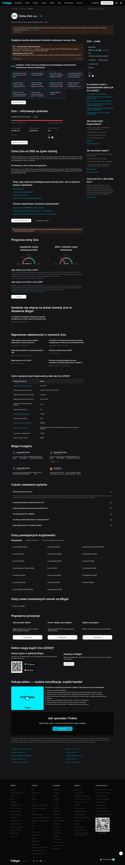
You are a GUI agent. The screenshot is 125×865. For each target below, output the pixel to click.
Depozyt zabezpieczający (39, 808)
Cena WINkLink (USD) (89, 575)
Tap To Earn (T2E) (93, 64)
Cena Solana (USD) (19, 582)
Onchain (34, 799)
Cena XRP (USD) (88, 582)
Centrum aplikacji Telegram (39, 847)
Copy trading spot (37, 814)
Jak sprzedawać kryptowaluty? (23, 192)
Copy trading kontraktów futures (41, 817)
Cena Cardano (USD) (54, 561)
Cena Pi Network (58, 833)
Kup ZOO (19, 296)
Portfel (33, 838)
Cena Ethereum (57, 817)
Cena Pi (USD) (52, 568)
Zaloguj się (95, 3)
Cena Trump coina (58, 842)
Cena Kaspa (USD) (53, 547)
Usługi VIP (77, 805)
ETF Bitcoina (56, 827)
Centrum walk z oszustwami (82, 799)
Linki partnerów (14, 820)
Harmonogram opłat (80, 830)
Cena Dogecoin (57, 845)
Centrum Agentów (37, 832)
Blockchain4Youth (15, 830)
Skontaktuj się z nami (16, 793)
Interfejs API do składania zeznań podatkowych (81, 834)
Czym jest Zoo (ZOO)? (20, 195)
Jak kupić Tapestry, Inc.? (18, 752)
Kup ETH (55, 796)
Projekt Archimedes (79, 814)
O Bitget (12, 789)
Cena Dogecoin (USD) (89, 554)
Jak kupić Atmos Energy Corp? (20, 762)
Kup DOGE (56, 799)
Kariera (12, 799)
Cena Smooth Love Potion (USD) (93, 547)
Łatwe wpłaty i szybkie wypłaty (97, 94)
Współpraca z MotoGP (16, 827)
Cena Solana (56, 839)
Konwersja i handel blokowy (40, 805)
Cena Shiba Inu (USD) (54, 554)
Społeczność (14, 796)
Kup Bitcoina (56, 793)
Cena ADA (56, 836)
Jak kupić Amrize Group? (18, 759)
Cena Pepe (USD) (18, 561)
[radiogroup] (96, 50)
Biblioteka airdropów (37, 853)
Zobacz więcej (91, 197)
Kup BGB (55, 805)
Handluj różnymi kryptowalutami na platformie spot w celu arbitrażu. (34, 214)
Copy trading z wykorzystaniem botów (41, 821)
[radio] (93, 50)
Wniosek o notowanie (80, 802)
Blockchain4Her (14, 833)
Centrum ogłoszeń (15, 808)
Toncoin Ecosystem (103, 60)
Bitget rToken (57, 848)
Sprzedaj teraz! (91, 169)
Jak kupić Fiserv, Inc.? (72, 759)
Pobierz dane (78, 820)
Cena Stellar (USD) (53, 582)
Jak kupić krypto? (18, 189)
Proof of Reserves (15, 811)
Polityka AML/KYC (101, 805)
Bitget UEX (13, 817)
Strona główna (14, 8)
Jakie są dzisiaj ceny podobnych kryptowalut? (27, 198)
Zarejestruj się (107, 3)
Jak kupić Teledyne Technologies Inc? (22, 755)
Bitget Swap (35, 844)
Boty (33, 826)
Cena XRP (56, 830)
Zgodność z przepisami (102, 799)
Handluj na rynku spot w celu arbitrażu (99, 101)
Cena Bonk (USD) (88, 561)
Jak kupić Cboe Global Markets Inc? (21, 749)
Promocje (77, 824)
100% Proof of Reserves (21, 428)
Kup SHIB (56, 808)
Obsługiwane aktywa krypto (21, 414)
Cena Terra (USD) (18, 554)
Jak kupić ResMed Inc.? (73, 762)
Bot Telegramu (92, 60)
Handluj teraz (69, 664)
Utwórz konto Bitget (19, 208)
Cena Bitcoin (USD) (18, 575)
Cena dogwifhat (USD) (19, 547)
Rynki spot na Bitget (33, 30)
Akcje (33, 802)
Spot (33, 789)
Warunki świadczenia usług (103, 811)
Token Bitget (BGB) (15, 805)
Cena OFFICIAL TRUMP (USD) (22, 589)
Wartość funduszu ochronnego (22, 423)
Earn (33, 811)
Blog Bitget (13, 802)
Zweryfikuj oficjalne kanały (81, 796)
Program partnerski (79, 808)
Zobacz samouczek (93, 143)
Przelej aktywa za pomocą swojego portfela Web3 (98, 113)
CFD (33, 796)
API (33, 829)
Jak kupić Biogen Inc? (72, 752)
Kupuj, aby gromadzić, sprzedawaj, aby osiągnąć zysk (99, 97)
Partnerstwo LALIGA (16, 824)
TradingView (35, 841)
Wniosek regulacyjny (101, 796)
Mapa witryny (14, 836)
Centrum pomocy (79, 793)
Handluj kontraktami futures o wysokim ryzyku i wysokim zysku (99, 104)
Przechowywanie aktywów (81, 817)
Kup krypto (56, 789)
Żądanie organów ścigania (103, 793)
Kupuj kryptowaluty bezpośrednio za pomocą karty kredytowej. (33, 211)
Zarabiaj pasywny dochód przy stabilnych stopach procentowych (100, 109)
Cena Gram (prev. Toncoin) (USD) (23, 568)
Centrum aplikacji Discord (39, 850)
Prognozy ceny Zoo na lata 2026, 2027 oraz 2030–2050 (27, 278)
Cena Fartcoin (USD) (89, 568)
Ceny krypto (23, 8)
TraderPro (35, 835)
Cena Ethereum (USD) (54, 589)
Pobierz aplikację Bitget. (36, 208)
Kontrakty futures (37, 793)
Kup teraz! (90, 141)
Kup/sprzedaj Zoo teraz (19, 142)
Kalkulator (56, 824)
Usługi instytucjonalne (80, 811)
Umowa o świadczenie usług (104, 789)
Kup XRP (55, 802)
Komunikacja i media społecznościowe (98, 56)
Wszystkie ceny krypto (42, 220)
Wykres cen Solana (58, 820)
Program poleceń (79, 827)
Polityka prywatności (101, 808)
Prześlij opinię (78, 789)
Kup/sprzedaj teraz (18, 102)
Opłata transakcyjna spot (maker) (23, 385)
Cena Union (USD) (18, 606)
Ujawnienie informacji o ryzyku (104, 814)
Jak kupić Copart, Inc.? (72, 749)
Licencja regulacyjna (101, 802)
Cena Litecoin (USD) (54, 575)
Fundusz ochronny (15, 814)
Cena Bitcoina (57, 814)
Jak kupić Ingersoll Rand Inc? (74, 755)
